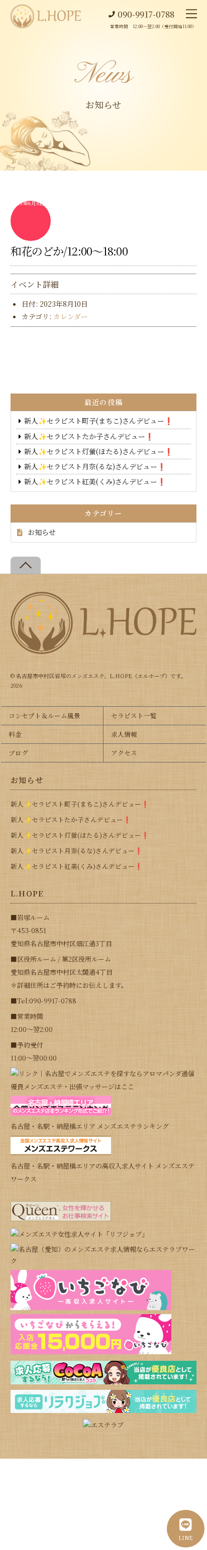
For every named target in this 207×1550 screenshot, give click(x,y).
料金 (15, 734)
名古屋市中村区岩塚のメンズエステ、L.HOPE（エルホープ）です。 (101, 676)
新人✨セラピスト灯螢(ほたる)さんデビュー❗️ (98, 451)
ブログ (18, 752)
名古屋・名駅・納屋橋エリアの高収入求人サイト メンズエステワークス (102, 1172)
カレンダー (70, 316)
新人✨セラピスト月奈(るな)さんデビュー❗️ (95, 466)
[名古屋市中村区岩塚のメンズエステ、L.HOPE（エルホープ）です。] (104, 650)
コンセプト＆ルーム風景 (44, 715)
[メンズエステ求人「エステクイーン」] (61, 1218)
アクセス (124, 752)
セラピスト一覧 (134, 715)
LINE (185, 1537)
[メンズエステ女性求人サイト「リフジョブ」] (79, 1234)
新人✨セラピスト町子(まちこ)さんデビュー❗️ (98, 421)
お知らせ (42, 532)
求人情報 (124, 734)
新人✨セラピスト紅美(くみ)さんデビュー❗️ (95, 481)
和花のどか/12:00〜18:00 (69, 251)
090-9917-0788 (146, 14)
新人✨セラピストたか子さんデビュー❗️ (89, 436)
